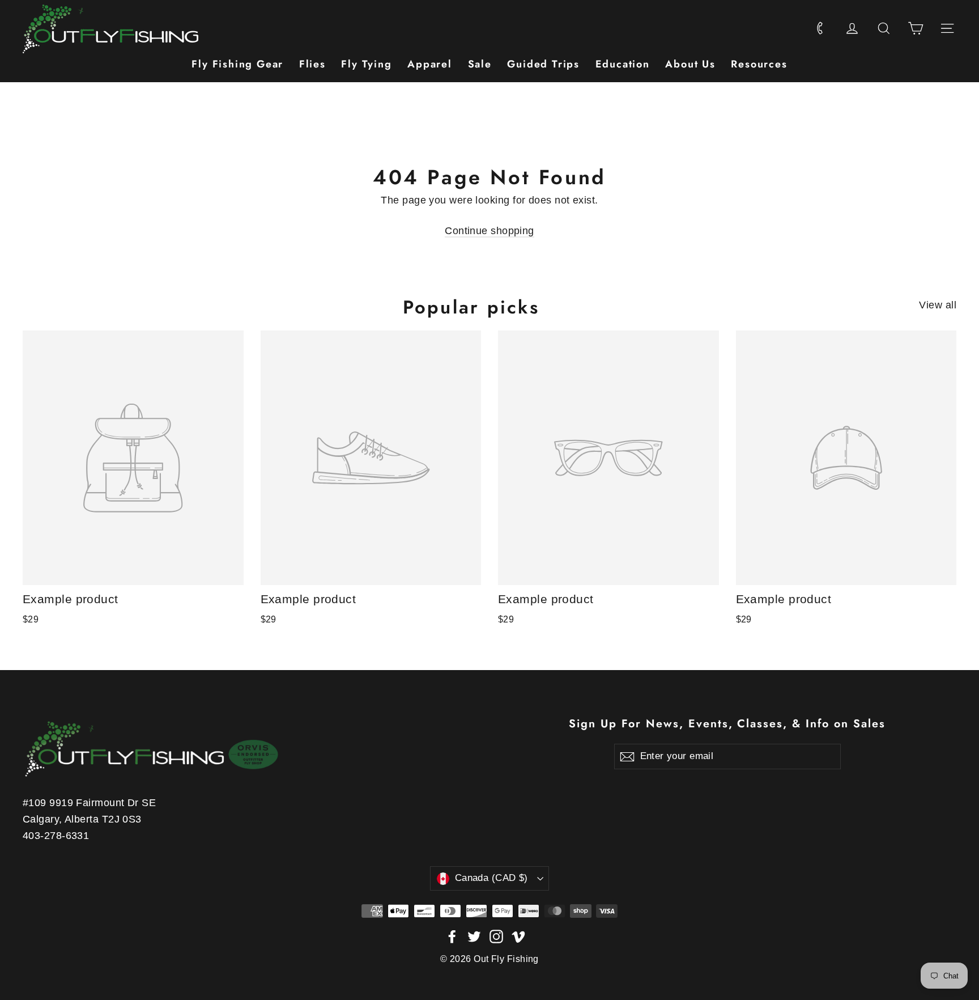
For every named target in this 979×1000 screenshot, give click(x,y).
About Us (690, 64)
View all (937, 305)
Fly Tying (366, 64)
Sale (480, 64)
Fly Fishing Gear (237, 64)
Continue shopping (489, 230)
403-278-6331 (56, 835)
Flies (312, 64)
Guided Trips (543, 64)
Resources (759, 64)
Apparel (429, 64)
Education (622, 64)
